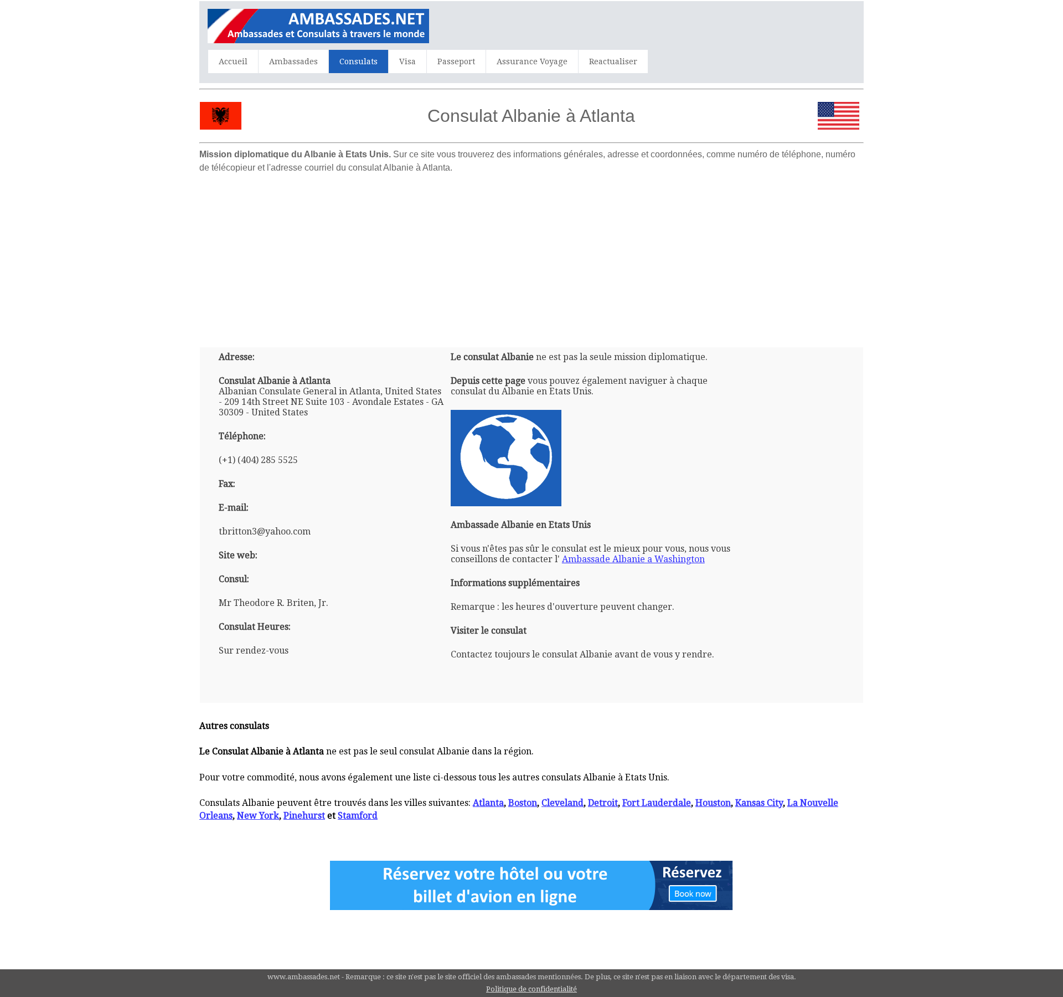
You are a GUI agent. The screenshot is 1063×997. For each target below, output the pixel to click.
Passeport (456, 61)
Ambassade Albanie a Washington (633, 559)
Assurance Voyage (532, 61)
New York (258, 815)
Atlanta (488, 803)
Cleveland (562, 803)
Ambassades (293, 61)
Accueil (233, 61)
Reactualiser (613, 61)
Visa (407, 61)
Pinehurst (304, 815)
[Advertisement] (531, 255)
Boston (522, 803)
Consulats (358, 61)
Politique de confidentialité (531, 989)
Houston (713, 803)
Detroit (603, 803)
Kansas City (759, 803)
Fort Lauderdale (656, 803)
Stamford (358, 815)
